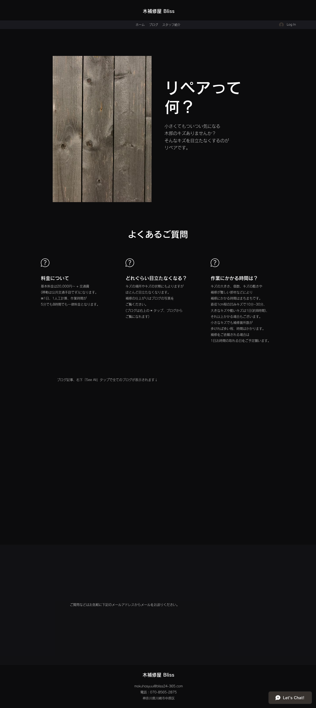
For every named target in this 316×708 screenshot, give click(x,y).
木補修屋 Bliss (159, 11)
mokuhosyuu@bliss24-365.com (158, 686)
